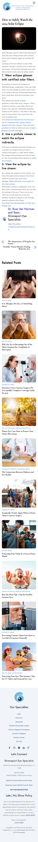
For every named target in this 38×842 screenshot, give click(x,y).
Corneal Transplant (19, 733)
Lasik (19, 714)
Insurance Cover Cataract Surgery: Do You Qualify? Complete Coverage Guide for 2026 (18, 390)
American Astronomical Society (17, 120)
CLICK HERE (19, 823)
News (10, 300)
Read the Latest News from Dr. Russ (19, 780)
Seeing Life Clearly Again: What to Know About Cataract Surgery (18, 514)
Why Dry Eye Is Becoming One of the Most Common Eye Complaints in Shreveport (17, 347)
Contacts (5, 591)
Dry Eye (4, 300)
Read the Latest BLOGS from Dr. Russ (19, 785)
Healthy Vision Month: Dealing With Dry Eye (16, 248)
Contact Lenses (19, 737)
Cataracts (6, 385)
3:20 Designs (13, 830)
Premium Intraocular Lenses (19, 726)
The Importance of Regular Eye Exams (21, 242)
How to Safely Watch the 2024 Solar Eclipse (17, 22)
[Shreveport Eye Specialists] (18, 10)
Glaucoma (21, 469)
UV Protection (25, 428)
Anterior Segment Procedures (19, 729)
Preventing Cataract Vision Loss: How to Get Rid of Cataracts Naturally (18, 636)
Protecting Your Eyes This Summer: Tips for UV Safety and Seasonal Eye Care (18, 677)
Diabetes (13, 469)
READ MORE (30, 815)
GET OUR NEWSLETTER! (19, 790)
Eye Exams (11, 428)
